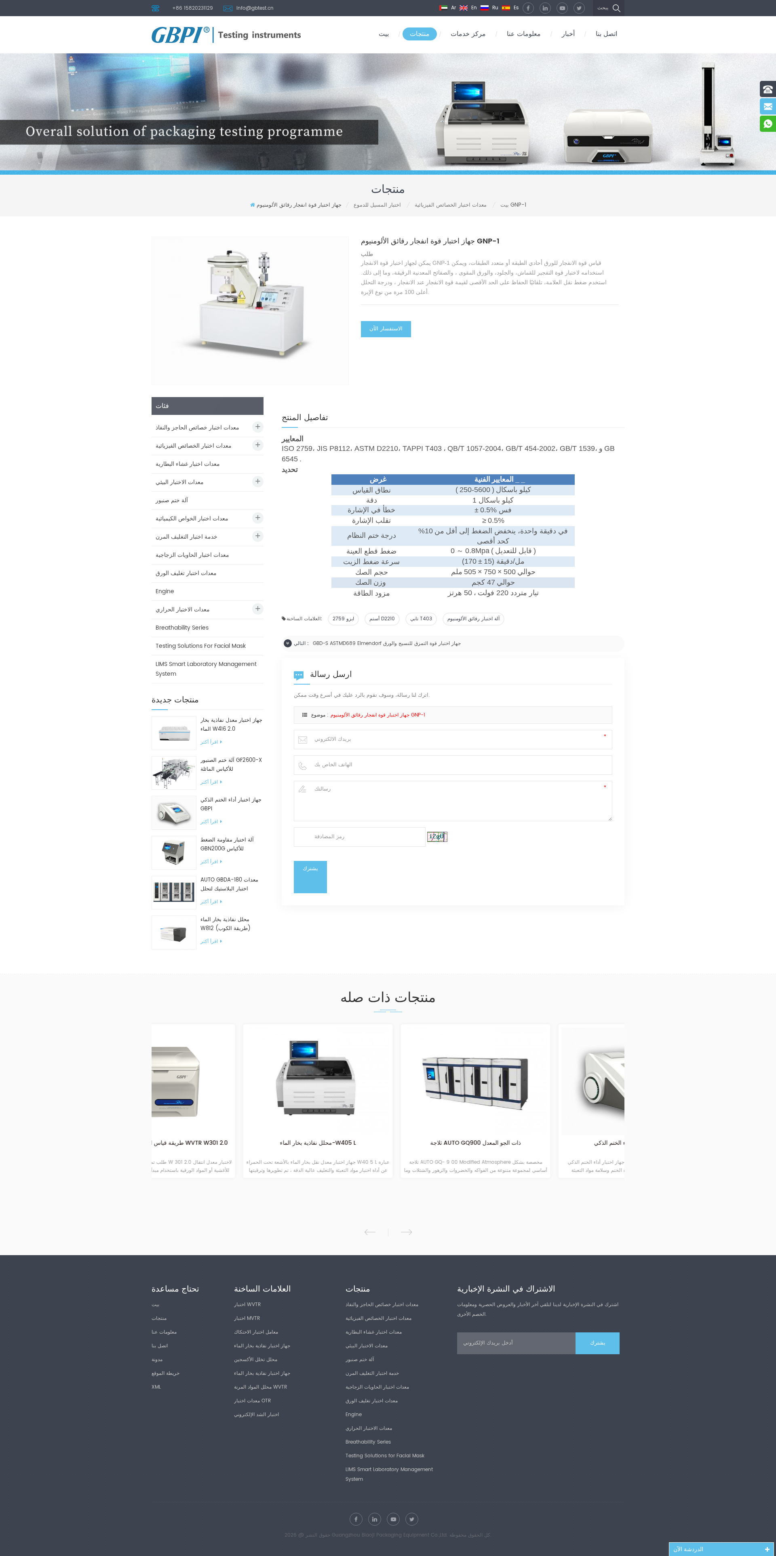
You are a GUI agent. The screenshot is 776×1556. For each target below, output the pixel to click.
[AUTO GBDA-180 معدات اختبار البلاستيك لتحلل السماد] (174, 892)
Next (406, 1232)
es (515, 8)
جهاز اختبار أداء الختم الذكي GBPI (230, 804)
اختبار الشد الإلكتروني (256, 1415)
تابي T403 (421, 619)
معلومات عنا (524, 34)
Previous (370, 1232)
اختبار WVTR (247, 1305)
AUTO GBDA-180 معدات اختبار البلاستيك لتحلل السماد (229, 885)
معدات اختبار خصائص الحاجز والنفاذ (197, 427)
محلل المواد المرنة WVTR (260, 1387)
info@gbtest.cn (255, 8)
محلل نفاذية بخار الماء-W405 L (230, 1143)
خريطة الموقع (165, 1373)
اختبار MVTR (247, 1318)
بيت (384, 34)
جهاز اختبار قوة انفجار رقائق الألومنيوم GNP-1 (378, 715)
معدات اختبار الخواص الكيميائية (192, 518)
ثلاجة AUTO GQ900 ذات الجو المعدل (388, 1143)
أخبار (568, 34)
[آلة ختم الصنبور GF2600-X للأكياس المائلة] (174, 773)
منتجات (420, 34)
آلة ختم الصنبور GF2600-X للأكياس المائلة (231, 765)
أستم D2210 (382, 619)
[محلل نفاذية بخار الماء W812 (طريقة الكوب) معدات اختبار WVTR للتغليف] (174, 933)
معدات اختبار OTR (252, 1401)
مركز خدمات (468, 34)
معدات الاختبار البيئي (180, 482)
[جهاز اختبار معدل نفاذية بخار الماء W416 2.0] (174, 733)
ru (494, 8)
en (473, 8)
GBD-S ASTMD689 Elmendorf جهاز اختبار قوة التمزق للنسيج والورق (387, 643)
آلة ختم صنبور (172, 500)
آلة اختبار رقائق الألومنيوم (473, 619)
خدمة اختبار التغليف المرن (186, 536)
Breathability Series (182, 627)
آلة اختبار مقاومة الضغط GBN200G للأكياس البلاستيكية (227, 845)
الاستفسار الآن (386, 329)
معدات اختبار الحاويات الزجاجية (192, 555)
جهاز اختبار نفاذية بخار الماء (262, 1346)
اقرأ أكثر (209, 742)
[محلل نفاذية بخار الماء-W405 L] (230, 1081)
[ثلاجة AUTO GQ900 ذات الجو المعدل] (388, 1081)
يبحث (602, 8)
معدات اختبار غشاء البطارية (188, 464)
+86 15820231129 (192, 8)
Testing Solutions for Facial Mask (201, 646)
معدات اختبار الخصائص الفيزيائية (451, 205)
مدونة (157, 1360)
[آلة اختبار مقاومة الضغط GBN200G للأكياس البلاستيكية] (174, 852)
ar (452, 8)
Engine (165, 591)
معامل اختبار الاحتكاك (256, 1332)
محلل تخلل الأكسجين (255, 1360)
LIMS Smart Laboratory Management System (206, 669)
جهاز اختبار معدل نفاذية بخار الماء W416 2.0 (231, 725)
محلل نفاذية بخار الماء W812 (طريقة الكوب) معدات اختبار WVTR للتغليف (231, 924)
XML (156, 1387)
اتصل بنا (606, 34)
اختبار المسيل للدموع (377, 205)
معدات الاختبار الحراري (183, 609)
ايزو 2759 (343, 619)
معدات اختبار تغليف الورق (186, 573)
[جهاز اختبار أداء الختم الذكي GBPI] (174, 812)
